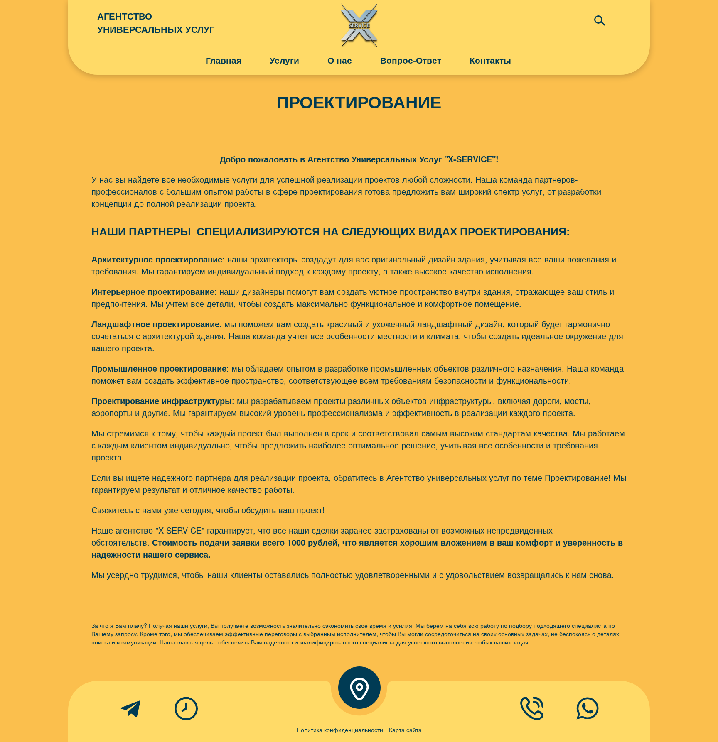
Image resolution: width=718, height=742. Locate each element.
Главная (223, 60)
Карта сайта (405, 729)
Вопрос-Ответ (410, 60)
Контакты (490, 60)
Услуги (284, 60)
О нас (339, 60)
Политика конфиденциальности (340, 729)
